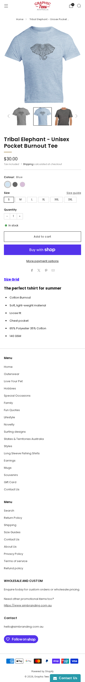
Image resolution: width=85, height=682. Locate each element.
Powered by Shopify (42, 671)
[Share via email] (53, 270)
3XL (70, 199)
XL (43, 199)
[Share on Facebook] (32, 270)
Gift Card (10, 482)
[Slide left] (9, 116)
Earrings (9, 460)
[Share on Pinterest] (46, 270)
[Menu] (6, 6)
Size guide (73, 193)
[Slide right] (75, 116)
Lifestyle (9, 417)
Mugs (8, 468)
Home (19, 19)
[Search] (79, 5)
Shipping (28, 164)
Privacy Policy (13, 554)
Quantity (10, 210)
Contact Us (11, 489)
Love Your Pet (13, 381)
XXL (56, 199)
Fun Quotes (12, 410)
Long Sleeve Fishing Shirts (22, 453)
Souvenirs (11, 475)
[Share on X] (39, 270)
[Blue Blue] (7, 184)
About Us (10, 547)
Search (9, 510)
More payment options (42, 261)
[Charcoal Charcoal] (15, 184)
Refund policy (13, 568)
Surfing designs (15, 432)
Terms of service (15, 561)
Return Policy (13, 518)
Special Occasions (17, 396)
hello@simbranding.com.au (23, 627)
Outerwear (11, 374)
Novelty (9, 424)
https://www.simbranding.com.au (28, 605)
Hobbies (10, 388)
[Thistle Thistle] (22, 184)
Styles (8, 446)
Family (8, 403)
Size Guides (12, 532)
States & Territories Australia (24, 439)
